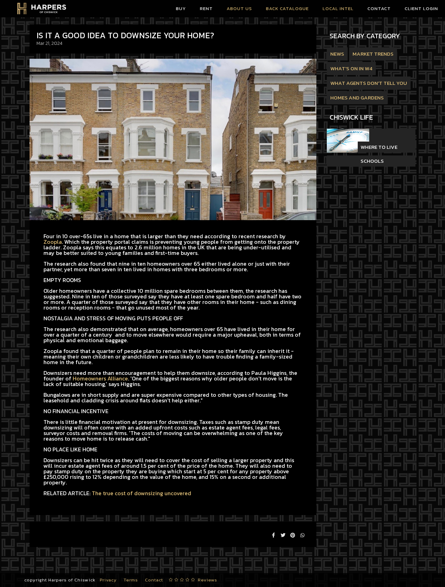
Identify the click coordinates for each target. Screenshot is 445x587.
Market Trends (373, 54)
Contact (379, 8)
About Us (239, 8)
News (337, 54)
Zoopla (52, 242)
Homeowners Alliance (100, 378)
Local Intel (338, 8)
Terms (131, 580)
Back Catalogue (287, 8)
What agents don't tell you (368, 83)
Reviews (207, 580)
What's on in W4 (351, 68)
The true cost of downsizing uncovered (141, 493)
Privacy (108, 580)
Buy (181, 8)
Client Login (421, 8)
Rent (206, 8)
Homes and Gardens (357, 98)
